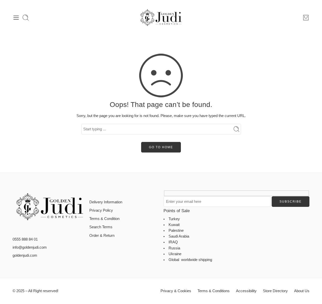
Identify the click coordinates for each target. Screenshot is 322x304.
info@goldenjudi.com (30, 247)
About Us (301, 291)
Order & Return (101, 236)
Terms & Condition (104, 219)
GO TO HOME (161, 147)
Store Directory (275, 291)
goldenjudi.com (25, 255)
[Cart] (305, 17)
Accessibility (246, 291)
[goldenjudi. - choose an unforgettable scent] (161, 18)
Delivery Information (105, 202)
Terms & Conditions (213, 291)
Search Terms (100, 227)
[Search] (25, 17)
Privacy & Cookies (175, 291)
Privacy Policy (101, 210)
